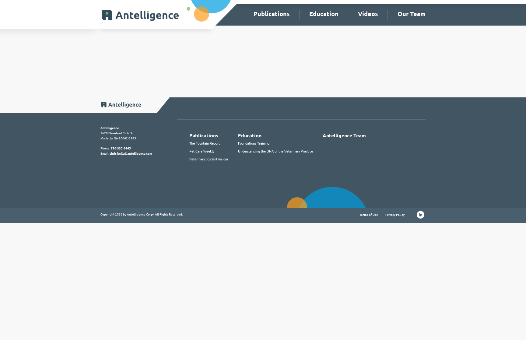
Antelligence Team (344, 135)
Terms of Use (368, 214)
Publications (272, 13)
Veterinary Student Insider (208, 159)
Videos (368, 13)
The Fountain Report (204, 143)
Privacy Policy (395, 214)
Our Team (412, 13)
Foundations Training (253, 143)
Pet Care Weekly (201, 151)
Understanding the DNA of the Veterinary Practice (275, 151)
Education (323, 13)
